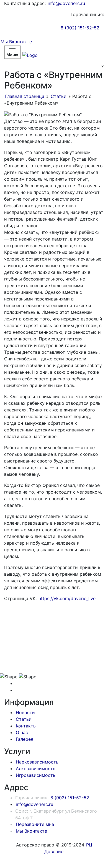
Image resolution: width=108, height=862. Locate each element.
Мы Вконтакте (16, 41)
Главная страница (24, 96)
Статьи (58, 96)
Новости (25, 712)
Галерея (24, 739)
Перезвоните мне (35, 824)
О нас (22, 732)
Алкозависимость (35, 768)
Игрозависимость (35, 775)
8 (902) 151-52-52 (80, 28)
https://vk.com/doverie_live (67, 598)
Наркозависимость (37, 762)
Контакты (26, 726)
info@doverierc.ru (66, 3)
